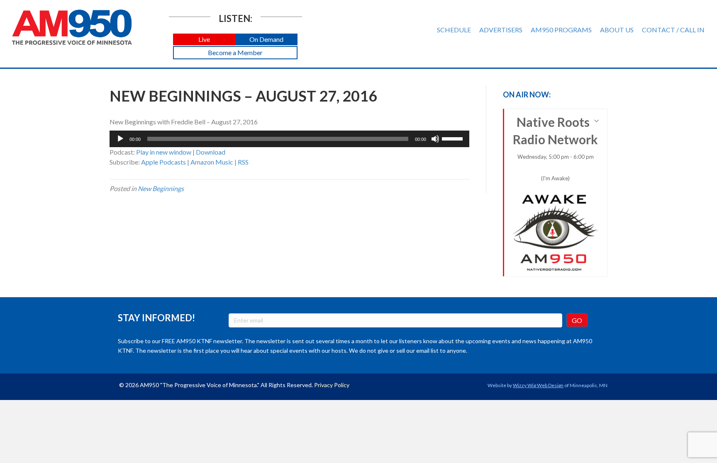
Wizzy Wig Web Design (538, 385)
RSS (243, 162)
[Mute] (435, 139)
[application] (289, 139)
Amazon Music (211, 162)
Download (210, 152)
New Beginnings (161, 188)
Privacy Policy (331, 384)
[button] (204, 40)
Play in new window (163, 152)
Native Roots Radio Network (555, 148)
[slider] (453, 138)
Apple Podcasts (163, 162)
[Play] (120, 139)
